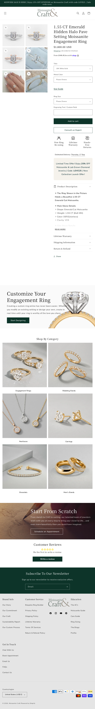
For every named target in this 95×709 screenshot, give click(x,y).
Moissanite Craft (15, 703)
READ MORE (60, 229)
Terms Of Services (33, 627)
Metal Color (58, 74)
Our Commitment (9, 610)
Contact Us (7, 672)
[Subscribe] (67, 587)
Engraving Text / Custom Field (65, 107)
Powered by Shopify (28, 703)
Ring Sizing (75, 622)
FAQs (4, 667)
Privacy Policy (31, 610)
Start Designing (18, 320)
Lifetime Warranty (32, 622)
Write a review (47, 559)
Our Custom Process (11, 627)
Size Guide (58, 89)
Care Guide (75, 616)
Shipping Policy (31, 616)
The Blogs (75, 627)
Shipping (57, 51)
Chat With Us (8, 650)
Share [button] (58, 256)
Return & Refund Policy (35, 633)
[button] (5, 13)
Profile (73, 633)
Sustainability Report (11, 622)
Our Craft (6, 616)
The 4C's (74, 605)
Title (55, 64)
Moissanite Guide (78, 610)
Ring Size (57, 96)
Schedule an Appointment (46, 531)
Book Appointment (10, 655)
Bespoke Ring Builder (34, 605)
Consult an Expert (73, 130)
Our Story (6, 605)
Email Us (6, 661)
